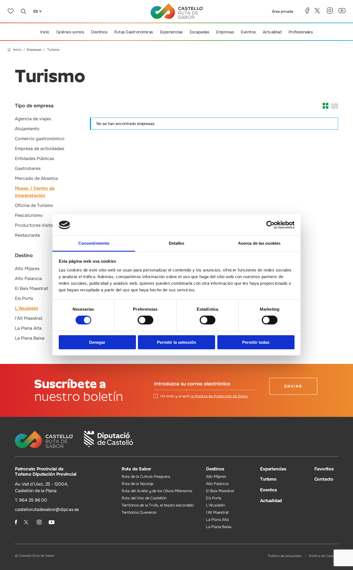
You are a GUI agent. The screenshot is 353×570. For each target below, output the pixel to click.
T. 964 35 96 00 (31, 500)
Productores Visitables (38, 225)
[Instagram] (330, 10)
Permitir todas (255, 342)
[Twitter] (318, 10)
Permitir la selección (176, 342)
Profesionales (300, 32)
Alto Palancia (28, 278)
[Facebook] (307, 10)
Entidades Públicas (34, 158)
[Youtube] (342, 10)
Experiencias (171, 32)
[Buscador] (23, 11)
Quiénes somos (70, 32)
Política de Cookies (323, 556)
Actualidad (272, 32)
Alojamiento (27, 129)
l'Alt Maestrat (28, 318)
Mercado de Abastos (36, 178)
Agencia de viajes (33, 119)
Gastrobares (28, 168)
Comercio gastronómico (40, 139)
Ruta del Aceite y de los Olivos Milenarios (157, 490)
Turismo (268, 479)
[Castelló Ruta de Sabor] (177, 11)
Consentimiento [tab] (93, 243)
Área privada (282, 11)
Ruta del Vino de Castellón (144, 498)
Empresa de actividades (39, 148)
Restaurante (27, 235)
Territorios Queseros (139, 512)
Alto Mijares (27, 268)
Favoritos (324, 469)
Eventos (248, 32)
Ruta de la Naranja (137, 483)
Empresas (225, 32)
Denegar (97, 342)
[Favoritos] (11, 11)
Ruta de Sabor (136, 469)
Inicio (44, 32)
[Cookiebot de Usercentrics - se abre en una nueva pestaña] (270, 225)
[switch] (145, 320)
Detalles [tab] (176, 243)
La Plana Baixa (29, 338)
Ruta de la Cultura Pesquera (146, 476)
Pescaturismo (29, 215)
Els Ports (24, 298)
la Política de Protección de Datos (219, 396)
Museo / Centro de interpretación (35, 191)
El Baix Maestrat (31, 288)
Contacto (323, 479)
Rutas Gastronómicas (133, 32)
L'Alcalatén (26, 308)
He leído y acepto (204, 396)
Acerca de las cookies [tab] (259, 243)
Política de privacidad (284, 556)
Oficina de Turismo (34, 205)
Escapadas (199, 32)
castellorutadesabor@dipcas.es (47, 509)
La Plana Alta (28, 328)
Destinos (99, 32)
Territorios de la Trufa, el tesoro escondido (158, 505)
